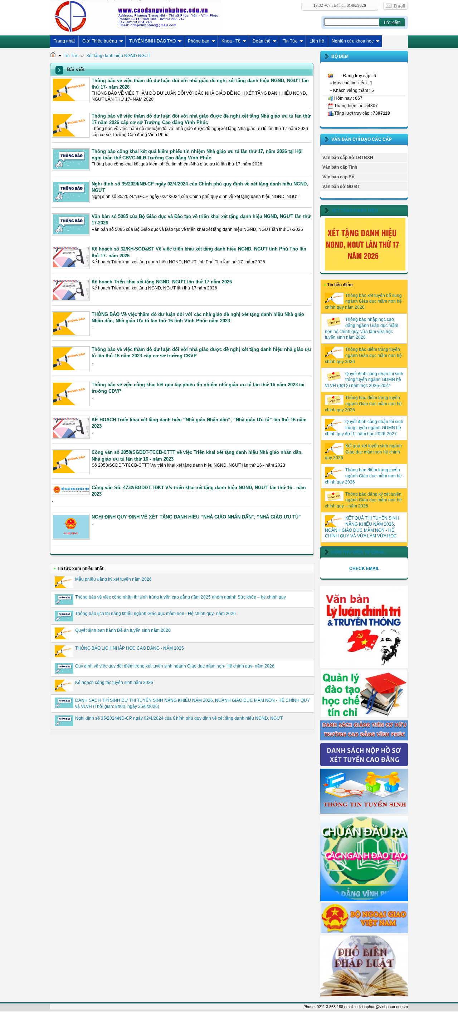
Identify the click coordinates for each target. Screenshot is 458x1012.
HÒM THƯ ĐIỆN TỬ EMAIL (358, 552)
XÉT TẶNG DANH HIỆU (354, 210)
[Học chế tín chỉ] (364, 716)
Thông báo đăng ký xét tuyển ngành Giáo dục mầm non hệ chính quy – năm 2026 (363, 500)
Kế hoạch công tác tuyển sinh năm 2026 (114, 682)
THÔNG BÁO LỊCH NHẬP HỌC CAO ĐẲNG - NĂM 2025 (129, 648)
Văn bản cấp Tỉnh (339, 167)
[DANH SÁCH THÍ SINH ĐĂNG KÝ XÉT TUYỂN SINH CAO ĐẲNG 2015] (364, 764)
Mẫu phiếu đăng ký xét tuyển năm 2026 (113, 579)
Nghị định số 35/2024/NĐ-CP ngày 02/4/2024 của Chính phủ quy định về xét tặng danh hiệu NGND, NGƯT (179, 718)
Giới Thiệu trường (99, 41)
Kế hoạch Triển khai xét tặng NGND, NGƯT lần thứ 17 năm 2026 (162, 281)
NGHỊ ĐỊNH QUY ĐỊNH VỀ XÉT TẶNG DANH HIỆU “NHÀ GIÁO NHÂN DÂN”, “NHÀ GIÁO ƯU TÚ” (196, 517)
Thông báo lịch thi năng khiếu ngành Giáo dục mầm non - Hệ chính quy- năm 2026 (155, 613)
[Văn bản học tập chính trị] (364, 666)
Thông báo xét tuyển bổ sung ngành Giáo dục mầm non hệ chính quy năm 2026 (363, 301)
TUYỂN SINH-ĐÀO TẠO (152, 41)
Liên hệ (317, 41)
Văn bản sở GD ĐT (341, 186)
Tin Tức (290, 41)
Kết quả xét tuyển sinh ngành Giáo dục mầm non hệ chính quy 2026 (363, 452)
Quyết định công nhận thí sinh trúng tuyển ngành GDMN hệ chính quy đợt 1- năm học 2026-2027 (364, 427)
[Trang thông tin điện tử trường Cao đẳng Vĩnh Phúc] (135, 16)
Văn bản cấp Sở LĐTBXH (347, 157)
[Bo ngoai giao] (364, 931)
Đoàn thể (262, 41)
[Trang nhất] (53, 55)
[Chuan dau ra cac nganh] (364, 899)
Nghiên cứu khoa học (353, 41)
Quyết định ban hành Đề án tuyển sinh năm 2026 (123, 630)
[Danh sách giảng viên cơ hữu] (364, 738)
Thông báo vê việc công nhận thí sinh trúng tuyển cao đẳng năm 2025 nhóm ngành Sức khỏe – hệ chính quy (180, 597)
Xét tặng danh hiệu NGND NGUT (118, 55)
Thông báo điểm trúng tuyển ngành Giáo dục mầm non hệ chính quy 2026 (363, 355)
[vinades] (364, 995)
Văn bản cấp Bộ (338, 176)
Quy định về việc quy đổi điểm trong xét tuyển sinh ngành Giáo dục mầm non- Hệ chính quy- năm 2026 (174, 666)
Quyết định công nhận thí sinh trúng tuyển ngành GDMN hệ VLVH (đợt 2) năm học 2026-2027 (364, 379)
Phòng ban (198, 41)
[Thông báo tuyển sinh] (364, 812)
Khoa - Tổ (230, 41)
